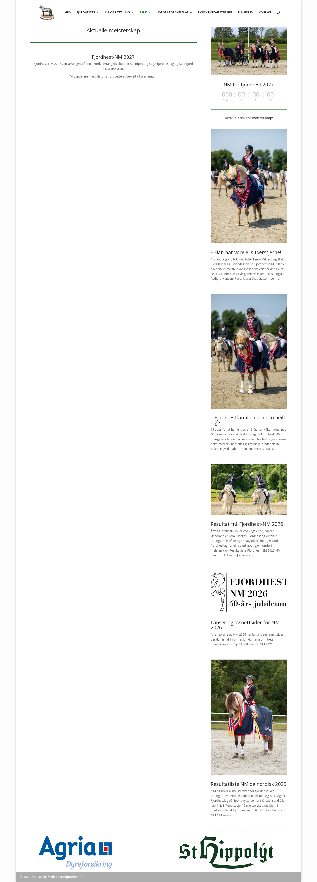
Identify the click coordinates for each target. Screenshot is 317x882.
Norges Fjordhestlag (172, 12)
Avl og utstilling (117, 12)
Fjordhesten (86, 12)
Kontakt (265, 12)
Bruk (143, 12)
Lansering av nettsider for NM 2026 (245, 625)
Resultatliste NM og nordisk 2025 (248, 783)
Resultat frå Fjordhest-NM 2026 (247, 523)
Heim (68, 12)
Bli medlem (245, 12)
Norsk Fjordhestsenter (215, 12)
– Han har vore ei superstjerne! (246, 252)
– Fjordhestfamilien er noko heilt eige (248, 420)
